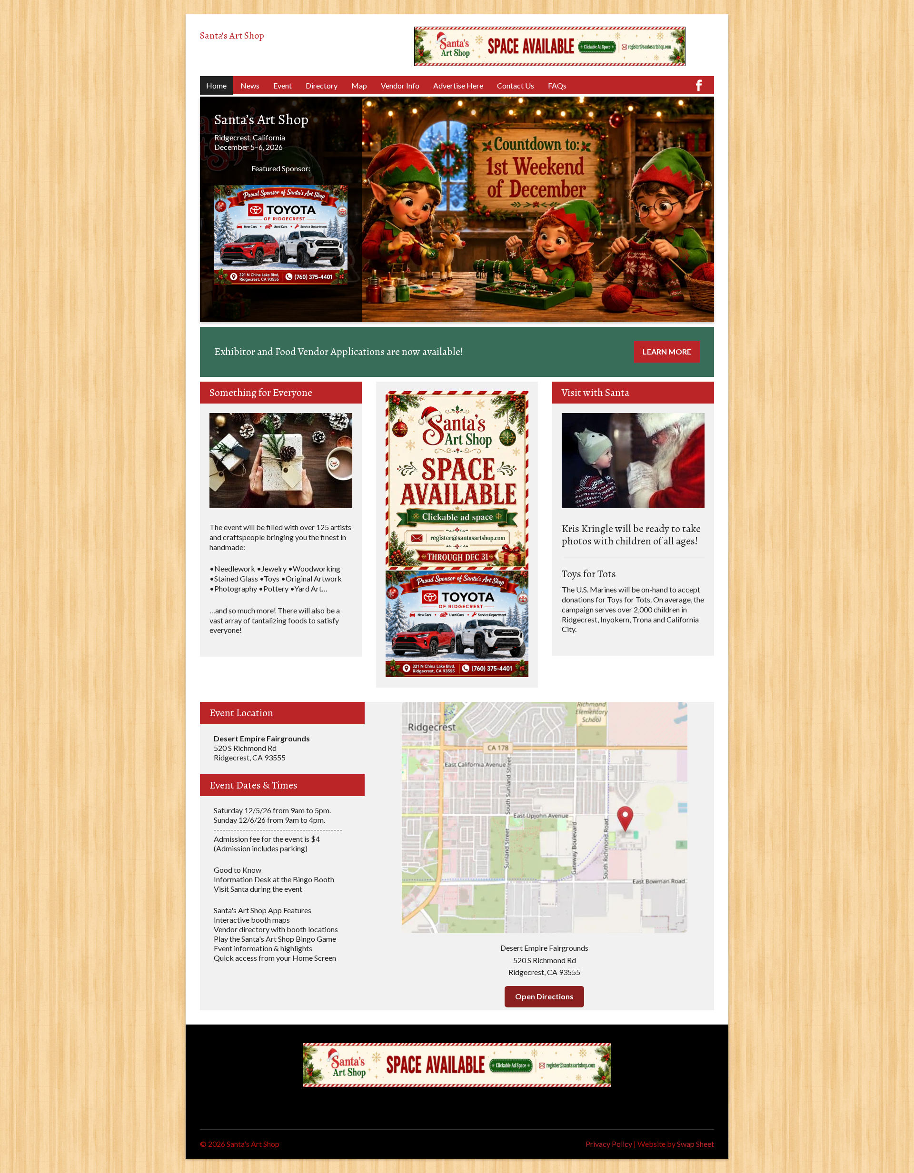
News (249, 85)
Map (359, 85)
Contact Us (515, 85)
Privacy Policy (609, 1143)
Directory (322, 85)
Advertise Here (458, 85)
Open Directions (544, 996)
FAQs (557, 85)
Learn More (667, 351)
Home (216, 85)
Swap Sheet (695, 1143)
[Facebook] (699, 80)
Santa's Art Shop (232, 35)
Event (282, 85)
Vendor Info (400, 85)
